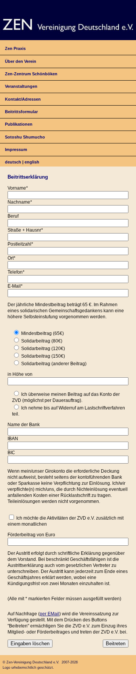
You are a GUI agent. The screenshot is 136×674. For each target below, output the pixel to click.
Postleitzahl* (20, 244)
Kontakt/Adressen (23, 99)
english (32, 162)
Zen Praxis (15, 48)
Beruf (13, 216)
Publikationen (18, 124)
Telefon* (16, 272)
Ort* (11, 258)
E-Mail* (15, 286)
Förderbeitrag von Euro (31, 534)
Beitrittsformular (21, 111)
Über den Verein (20, 61)
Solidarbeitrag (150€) (43, 356)
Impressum (16, 149)
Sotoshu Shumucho (25, 137)
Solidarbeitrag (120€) (43, 348)
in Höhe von (20, 374)
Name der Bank (24, 424)
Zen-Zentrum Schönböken (31, 74)
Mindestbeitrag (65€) (42, 333)
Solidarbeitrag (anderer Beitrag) (54, 363)
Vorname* (18, 188)
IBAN (13, 438)
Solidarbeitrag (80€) (41, 341)
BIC (11, 452)
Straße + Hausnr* (25, 230)
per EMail (49, 613)
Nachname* (20, 202)
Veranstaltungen (21, 86)
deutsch (13, 162)
